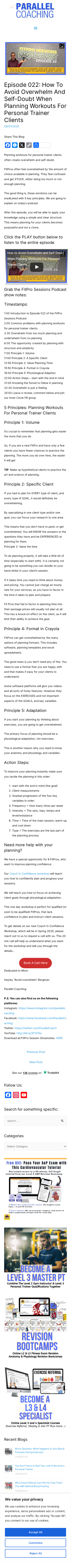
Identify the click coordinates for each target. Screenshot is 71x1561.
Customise (35, 1542)
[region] (35, 1527)
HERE (59, 1038)
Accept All (35, 1532)
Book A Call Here (36, 963)
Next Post (36, 1062)
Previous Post (36, 1052)
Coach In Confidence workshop (29, 873)
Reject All (36, 1553)
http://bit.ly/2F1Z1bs (29, 1033)
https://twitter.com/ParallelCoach (36, 1028)
